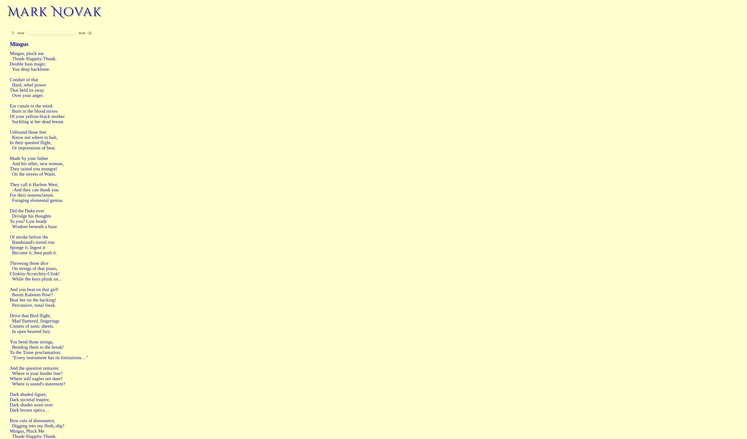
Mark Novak (55, 12)
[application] (51, 33)
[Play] (13, 33)
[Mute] (90, 33)
